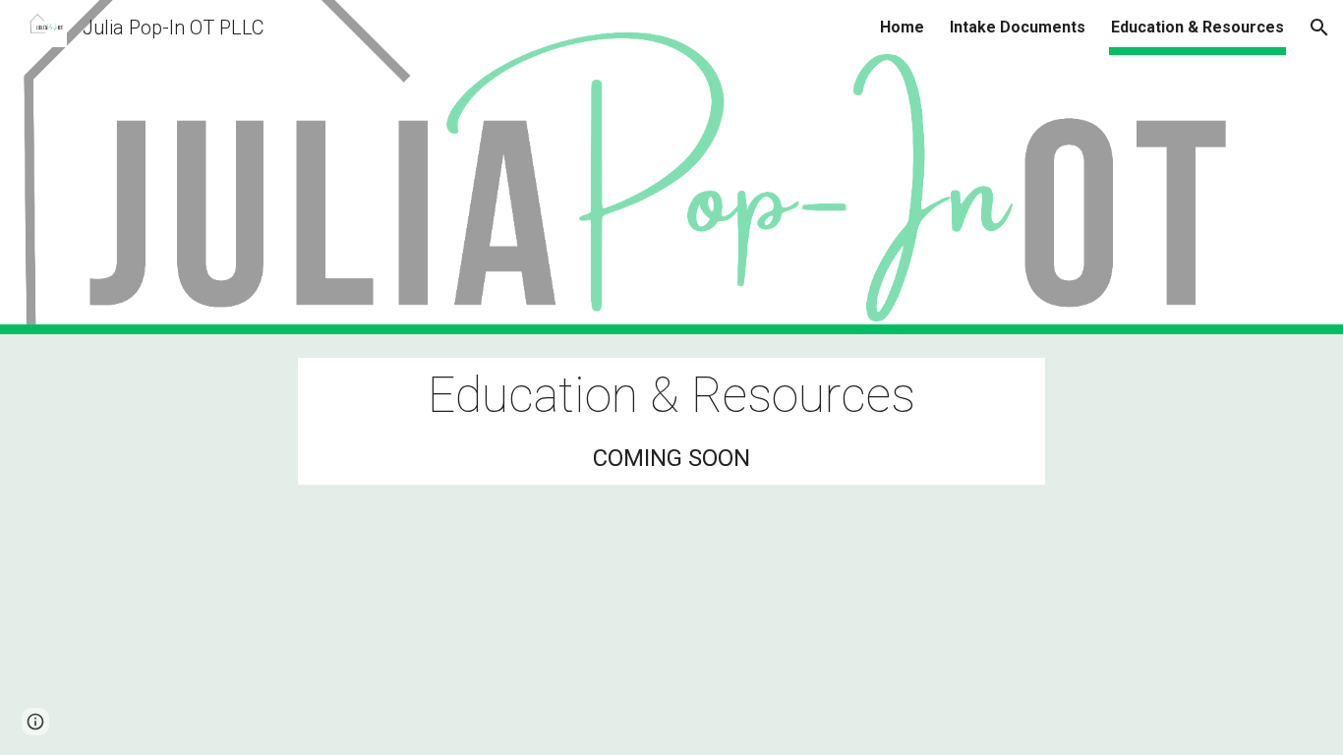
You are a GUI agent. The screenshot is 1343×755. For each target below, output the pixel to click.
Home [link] (902, 27)
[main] (671, 421)
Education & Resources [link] (1197, 27)
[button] (1319, 27)
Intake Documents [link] (1017, 27)
